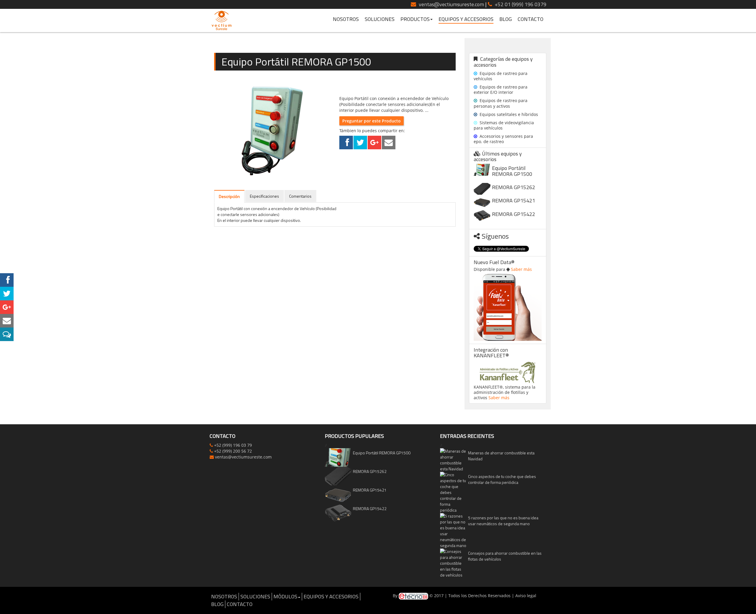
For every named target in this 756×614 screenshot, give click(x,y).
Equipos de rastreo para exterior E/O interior (500, 89)
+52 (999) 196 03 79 (233, 445)
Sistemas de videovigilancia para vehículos (504, 125)
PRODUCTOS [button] (415, 19)
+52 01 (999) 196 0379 (520, 4)
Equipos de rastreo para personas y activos (500, 103)
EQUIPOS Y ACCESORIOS (466, 19)
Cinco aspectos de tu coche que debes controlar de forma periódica (502, 479)
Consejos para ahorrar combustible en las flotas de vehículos (505, 556)
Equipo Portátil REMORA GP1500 (512, 171)
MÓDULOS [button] (285, 596)
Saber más (521, 269)
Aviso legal (525, 595)
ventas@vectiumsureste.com (451, 4)
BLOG (505, 19)
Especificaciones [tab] (264, 196)
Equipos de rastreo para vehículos (500, 76)
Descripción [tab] (229, 196)
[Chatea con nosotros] (7, 334)
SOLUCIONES (380, 19)
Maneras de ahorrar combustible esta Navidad (501, 456)
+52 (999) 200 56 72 (233, 451)
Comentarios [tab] (300, 196)
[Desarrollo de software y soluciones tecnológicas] (413, 595)
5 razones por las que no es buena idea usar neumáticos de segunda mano (503, 521)
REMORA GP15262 (513, 187)
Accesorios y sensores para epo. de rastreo (503, 138)
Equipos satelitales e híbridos (508, 114)
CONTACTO (530, 19)
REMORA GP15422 (513, 214)
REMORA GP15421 (513, 200)
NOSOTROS (346, 19)
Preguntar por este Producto (371, 121)
